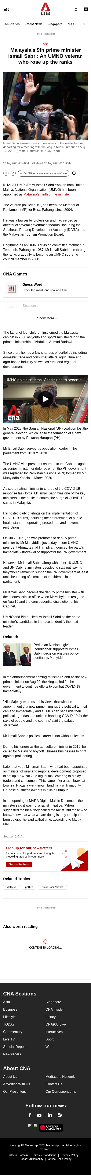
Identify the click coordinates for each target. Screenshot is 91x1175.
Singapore (55, 24)
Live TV (9, 1039)
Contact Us (54, 1084)
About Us (10, 1076)
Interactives (54, 1032)
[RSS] (60, 1116)
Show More (45, 318)
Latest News (34, 24)
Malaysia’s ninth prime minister (46, 194)
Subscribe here (19, 864)
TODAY (9, 1024)
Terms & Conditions (44, 1155)
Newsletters (12, 1054)
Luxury (51, 1017)
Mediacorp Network (60, 1076)
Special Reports (15, 1047)
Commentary (12, 1032)
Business (10, 1009)
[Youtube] (39, 1116)
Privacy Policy (70, 1155)
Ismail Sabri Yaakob (52, 887)
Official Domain (18, 1155)
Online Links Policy (60, 1159)
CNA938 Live (56, 1024)
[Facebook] (30, 1116)
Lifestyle (9, 1017)
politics (29, 887)
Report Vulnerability (31, 1159)
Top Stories (11, 24)
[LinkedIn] (50, 1116)
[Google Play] (30, 1127)
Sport (50, 1039)
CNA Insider (55, 1009)
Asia (45, 44)
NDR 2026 (74, 24)
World (50, 1047)
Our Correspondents (61, 1091)
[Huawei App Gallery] (51, 1128)
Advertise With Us (16, 1084)
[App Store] (35, 1127)
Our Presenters (14, 1091)
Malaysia (12, 887)
